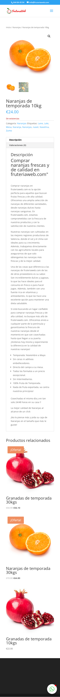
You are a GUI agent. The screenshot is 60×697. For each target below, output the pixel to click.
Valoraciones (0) (17, 145)
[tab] (30, 140)
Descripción (15, 139)
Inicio (8, 27)
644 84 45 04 (18, 2)
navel (35, 127)
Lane (40, 123)
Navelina (44, 127)
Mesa (9, 127)
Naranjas (17, 27)
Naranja (17, 127)
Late (46, 123)
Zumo (9, 130)
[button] (52, 689)
